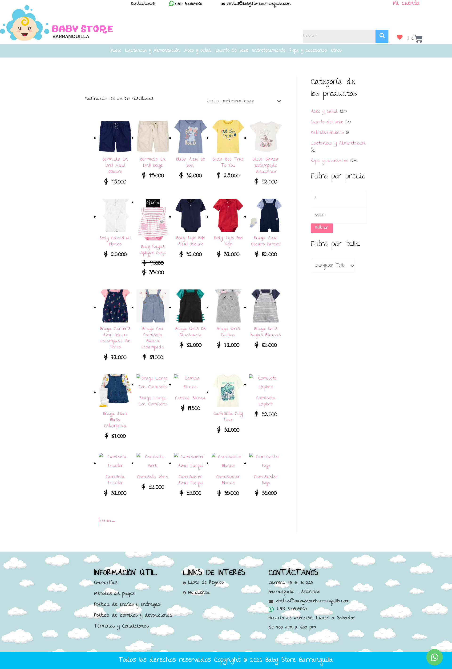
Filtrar (321, 228)
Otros (336, 51)
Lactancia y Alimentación (152, 51)
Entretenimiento (268, 51)
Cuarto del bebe (232, 51)
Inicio (116, 51)
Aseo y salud (197, 51)
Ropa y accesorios (308, 51)
